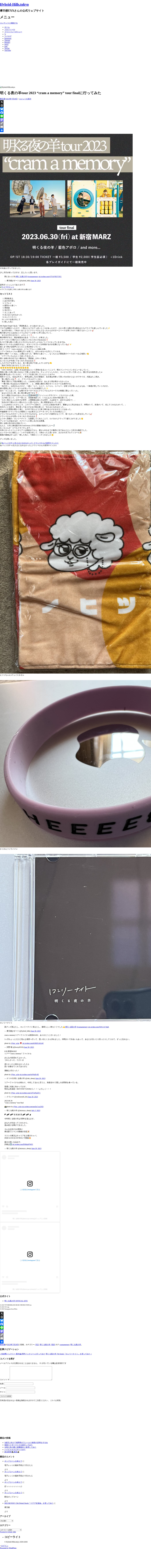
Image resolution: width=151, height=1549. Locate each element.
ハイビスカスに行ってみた (15, 1449)
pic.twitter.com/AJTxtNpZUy (30, 1093)
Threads (7, 40)
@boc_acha (15, 1043)
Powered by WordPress (8, 1548)
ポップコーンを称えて (13, 1461)
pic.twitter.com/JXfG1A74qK (98, 1027)
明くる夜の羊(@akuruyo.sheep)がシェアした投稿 (30, 1218)
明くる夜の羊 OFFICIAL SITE (16, 1301)
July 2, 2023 (36, 1110)
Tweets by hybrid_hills (8, 1532)
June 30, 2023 (36, 281)
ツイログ (7, 36)
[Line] (75, 116)
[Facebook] (75, 112)
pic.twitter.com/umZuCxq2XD (32, 1107)
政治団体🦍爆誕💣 (11, 1452)
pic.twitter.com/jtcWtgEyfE (29, 1074)
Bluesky (7, 42)
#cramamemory (32, 277)
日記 (37, 1345)
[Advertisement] (75, 69)
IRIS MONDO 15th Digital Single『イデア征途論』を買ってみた (28, 1503)
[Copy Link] (75, 123)
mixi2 (6, 44)
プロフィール (9, 29)
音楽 (53, 1345)
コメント (4, 1380)
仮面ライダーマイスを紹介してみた (18, 1445)
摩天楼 (2, 99)
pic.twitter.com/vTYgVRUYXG (50, 277)
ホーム (7, 27)
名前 (2, 1384)
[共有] (75, 130)
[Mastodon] (75, 119)
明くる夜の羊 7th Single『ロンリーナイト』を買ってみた (69, 1354)
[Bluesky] (75, 109)
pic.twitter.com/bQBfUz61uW (33, 1043)
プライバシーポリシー (13, 32)
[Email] (75, 127)
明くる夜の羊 (45, 1345)
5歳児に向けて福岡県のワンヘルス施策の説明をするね (26, 1443)
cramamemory (65, 1345)
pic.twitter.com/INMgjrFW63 (22, 1144)
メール (2, 1388)
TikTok (7, 48)
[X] (75, 102)
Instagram (7, 38)
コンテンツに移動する (9, 23)
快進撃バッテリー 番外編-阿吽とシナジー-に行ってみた (22, 1354)
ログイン (4, 1546)
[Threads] (75, 105)
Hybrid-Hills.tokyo (14, 4)
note (5, 46)
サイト (2, 1392)
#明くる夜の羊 (21, 277)
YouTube (7, 50)
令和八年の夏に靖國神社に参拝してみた (20, 1447)
